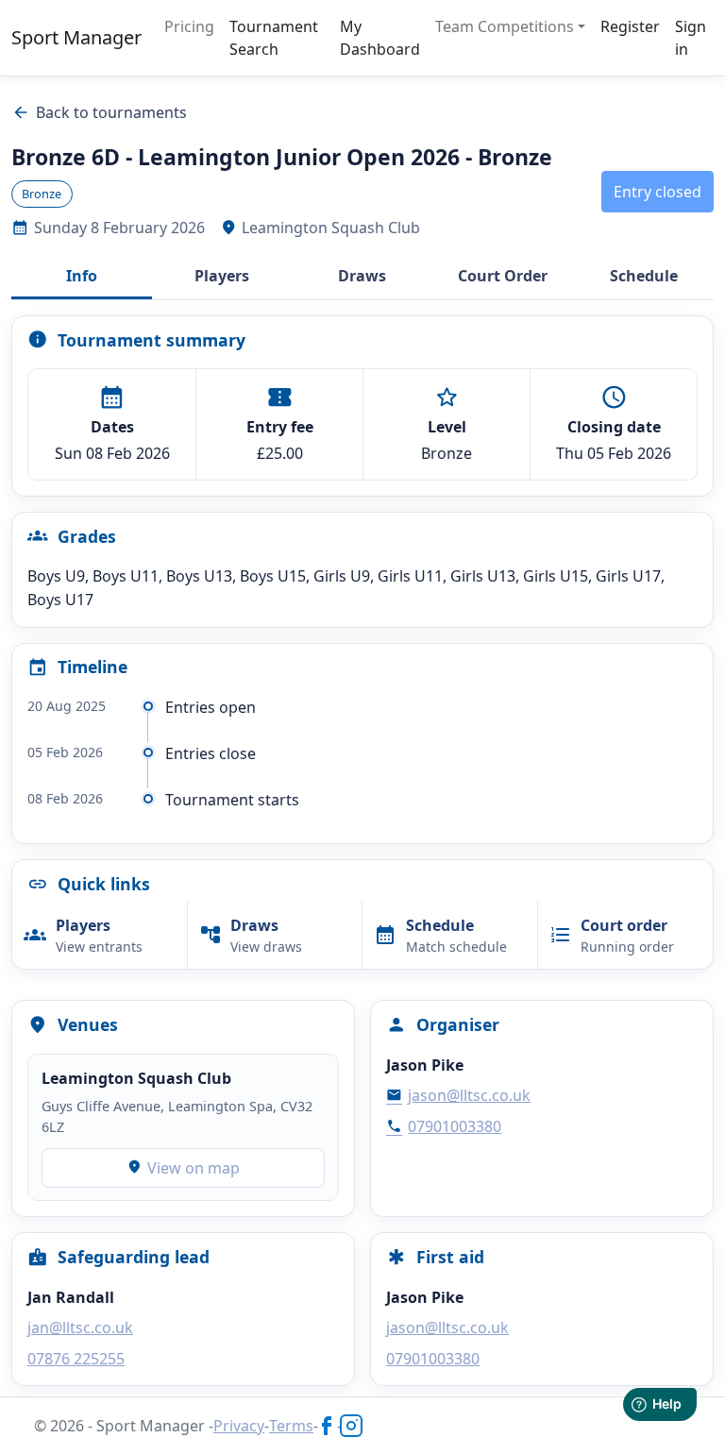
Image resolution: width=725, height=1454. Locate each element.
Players (221, 275)
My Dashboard (380, 37)
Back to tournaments (99, 112)
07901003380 (443, 1126)
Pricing (189, 26)
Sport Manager (76, 37)
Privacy (238, 1425)
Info (81, 275)
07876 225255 (76, 1358)
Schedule (644, 275)
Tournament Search (273, 37)
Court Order (503, 275)
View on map (183, 1168)
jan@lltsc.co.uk (80, 1327)
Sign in (690, 37)
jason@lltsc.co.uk (458, 1095)
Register (630, 26)
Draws (362, 275)
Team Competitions (504, 26)
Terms (291, 1425)
